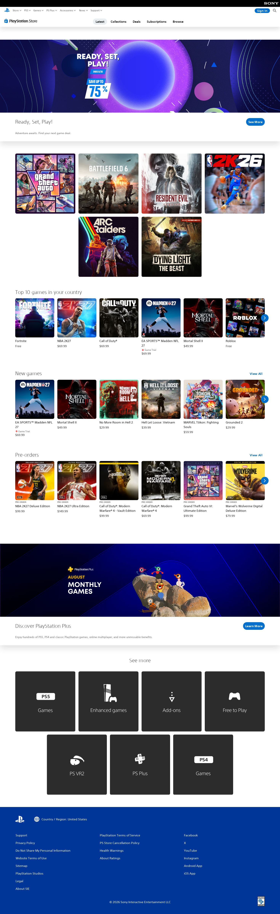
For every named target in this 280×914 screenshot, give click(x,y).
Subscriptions (156, 21)
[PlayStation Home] (7, 10)
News (82, 10)
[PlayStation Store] (22, 21)
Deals (137, 21)
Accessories (66, 10)
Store (16, 10)
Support (95, 10)
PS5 (26, 10)
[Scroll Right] (265, 318)
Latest (100, 21)
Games (37, 10)
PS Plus (50, 10)
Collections (118, 21)
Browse (178, 21)
